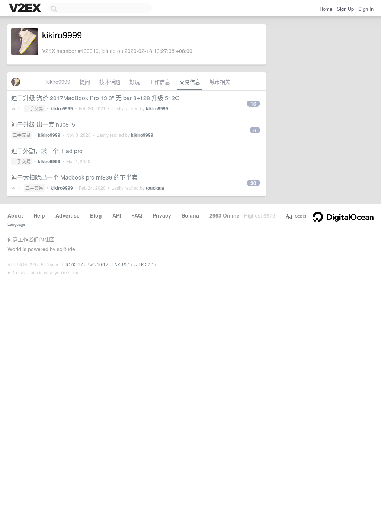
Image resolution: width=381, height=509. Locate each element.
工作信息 (159, 81)
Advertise (67, 215)
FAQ (136, 215)
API (116, 215)
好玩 (134, 81)
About (15, 215)
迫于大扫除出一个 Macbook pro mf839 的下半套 (74, 177)
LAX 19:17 (122, 264)
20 (253, 183)
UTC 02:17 (72, 264)
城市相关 (219, 81)
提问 (85, 81)
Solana (190, 215)
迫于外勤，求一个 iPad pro (47, 150)
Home (326, 8)
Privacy (162, 215)
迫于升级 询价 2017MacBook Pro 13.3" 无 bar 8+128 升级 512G (95, 98)
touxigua (155, 187)
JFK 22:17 (146, 264)
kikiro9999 (58, 81)
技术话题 (109, 81)
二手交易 (34, 108)
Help (39, 215)
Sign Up (345, 8)
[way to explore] (26, 8)
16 (253, 104)
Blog (96, 215)
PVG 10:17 (97, 264)
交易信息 (189, 81)
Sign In (366, 8)
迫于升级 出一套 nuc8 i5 (43, 124)
